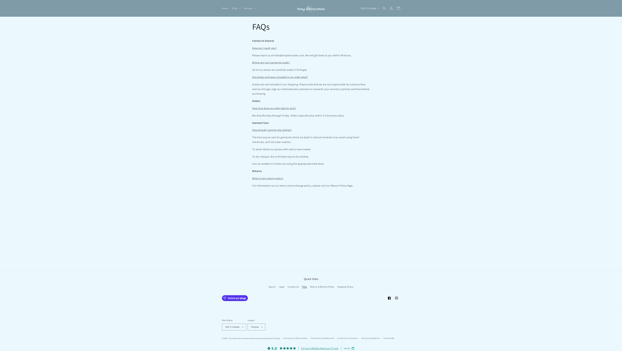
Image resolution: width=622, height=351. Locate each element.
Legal (281, 286)
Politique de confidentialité (322, 338)
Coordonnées (388, 338)
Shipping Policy (345, 286)
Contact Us (293, 286)
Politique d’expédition (370, 338)
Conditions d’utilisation (347, 338)
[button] (236, 8)
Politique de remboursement (295, 338)
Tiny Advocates (235, 338)
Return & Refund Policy (322, 286)
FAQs (304, 286)
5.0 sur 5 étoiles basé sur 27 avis (319, 348)
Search (272, 286)
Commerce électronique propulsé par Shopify (261, 338)
